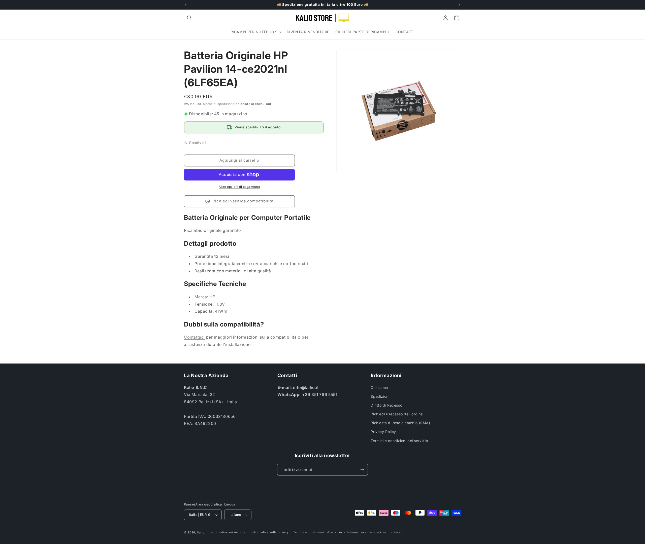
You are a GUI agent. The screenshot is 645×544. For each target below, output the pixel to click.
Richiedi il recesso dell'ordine (397, 414)
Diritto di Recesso (386, 405)
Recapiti (400, 532)
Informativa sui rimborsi (229, 532)
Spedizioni (380, 396)
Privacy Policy (383, 431)
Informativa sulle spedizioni (368, 532)
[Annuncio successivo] (459, 5)
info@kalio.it (305, 387)
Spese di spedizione (219, 104)
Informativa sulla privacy (269, 532)
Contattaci (194, 337)
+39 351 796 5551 (319, 394)
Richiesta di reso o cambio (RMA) (400, 423)
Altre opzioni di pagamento (239, 187)
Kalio (201, 532)
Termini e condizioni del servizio (399, 441)
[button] (189, 17)
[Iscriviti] (362, 470)
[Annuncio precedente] (185, 5)
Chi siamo (379, 387)
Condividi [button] (197, 142)
